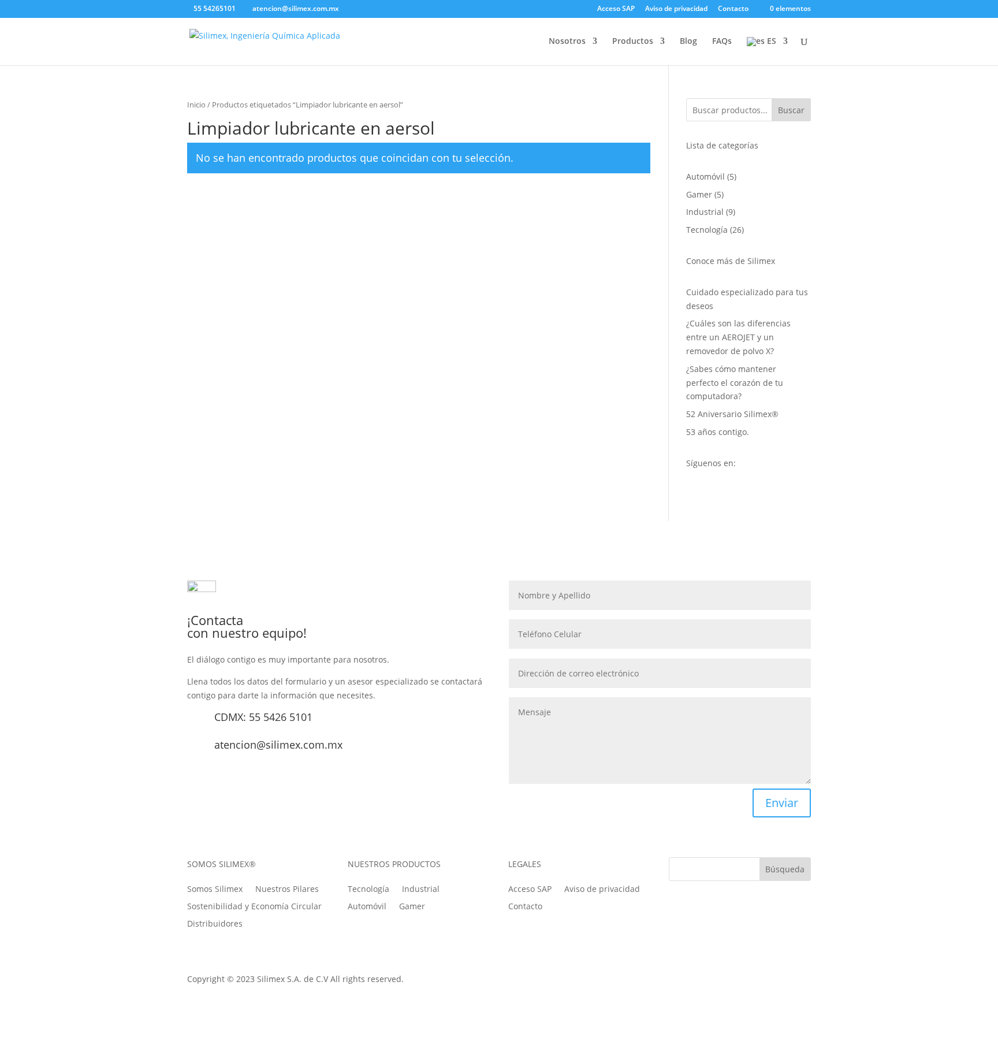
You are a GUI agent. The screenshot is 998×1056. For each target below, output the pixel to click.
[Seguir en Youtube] (778, 981)
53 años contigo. (717, 431)
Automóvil (367, 907)
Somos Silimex (215, 888)
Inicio (196, 104)
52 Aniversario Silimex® (733, 413)
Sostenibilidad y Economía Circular (254, 905)
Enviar (781, 802)
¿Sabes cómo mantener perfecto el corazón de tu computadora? (734, 382)
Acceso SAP (616, 9)
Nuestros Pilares (287, 888)
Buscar (791, 110)
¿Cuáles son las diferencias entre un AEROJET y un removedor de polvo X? (738, 337)
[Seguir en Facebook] (709, 981)
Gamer (412, 907)
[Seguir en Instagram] (755, 981)
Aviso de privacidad (676, 9)
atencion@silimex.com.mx (278, 745)
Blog (688, 41)
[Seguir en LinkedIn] (801, 981)
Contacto (733, 9)
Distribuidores (215, 923)
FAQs (722, 41)
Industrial (421, 889)
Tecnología (368, 889)
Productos (632, 41)
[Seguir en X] (732, 981)
